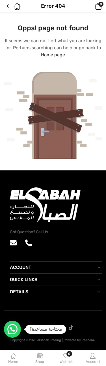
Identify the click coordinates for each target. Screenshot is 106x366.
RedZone (88, 340)
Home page (53, 54)
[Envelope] (13, 242)
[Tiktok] (70, 327)
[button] (90, 6)
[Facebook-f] (35, 327)
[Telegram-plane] (59, 327)
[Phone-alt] (28, 242)
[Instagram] (47, 327)
